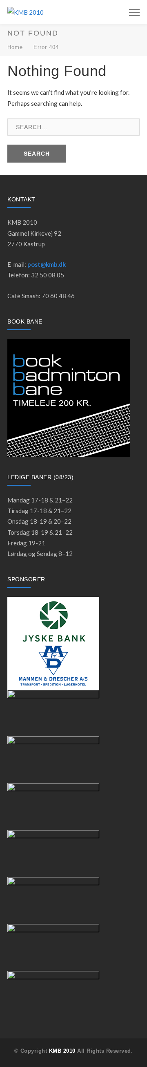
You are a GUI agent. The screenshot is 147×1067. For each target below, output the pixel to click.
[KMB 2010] (25, 11)
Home (15, 47)
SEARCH (37, 153)
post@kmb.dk (46, 264)
